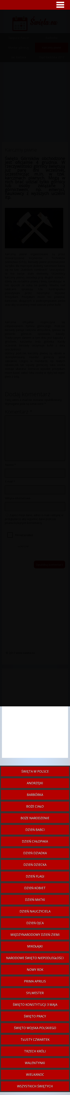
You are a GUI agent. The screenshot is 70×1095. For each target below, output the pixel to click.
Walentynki (35, 1063)
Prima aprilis (35, 981)
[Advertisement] (35, 715)
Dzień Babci (35, 830)
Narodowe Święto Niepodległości (35, 958)
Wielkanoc (35, 1074)
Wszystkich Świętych (35, 1086)
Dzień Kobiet (35, 888)
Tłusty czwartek (35, 1039)
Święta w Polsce (35, 771)
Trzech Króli (35, 1051)
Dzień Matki (35, 900)
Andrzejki (35, 783)
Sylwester (35, 993)
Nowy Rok (35, 970)
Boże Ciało (35, 806)
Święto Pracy (35, 1016)
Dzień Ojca (35, 923)
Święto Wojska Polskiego (35, 1028)
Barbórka (35, 795)
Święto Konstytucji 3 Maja (35, 1005)
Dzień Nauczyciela (35, 911)
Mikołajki (35, 946)
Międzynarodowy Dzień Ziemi (35, 935)
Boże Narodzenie (35, 818)
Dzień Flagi (35, 876)
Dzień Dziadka (35, 853)
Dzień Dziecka (35, 865)
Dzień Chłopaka (35, 841)
